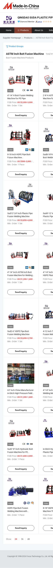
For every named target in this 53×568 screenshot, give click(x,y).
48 (28, 539)
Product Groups (15, 46)
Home (8, 30)
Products (24, 30)
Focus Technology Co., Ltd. (37, 556)
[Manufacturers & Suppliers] (21, 5)
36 (22, 539)
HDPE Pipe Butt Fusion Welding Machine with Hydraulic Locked (17, 511)
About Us (39, 30)
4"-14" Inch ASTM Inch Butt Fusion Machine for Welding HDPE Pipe (20, 275)
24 (16, 539)
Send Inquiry (21, 115)
